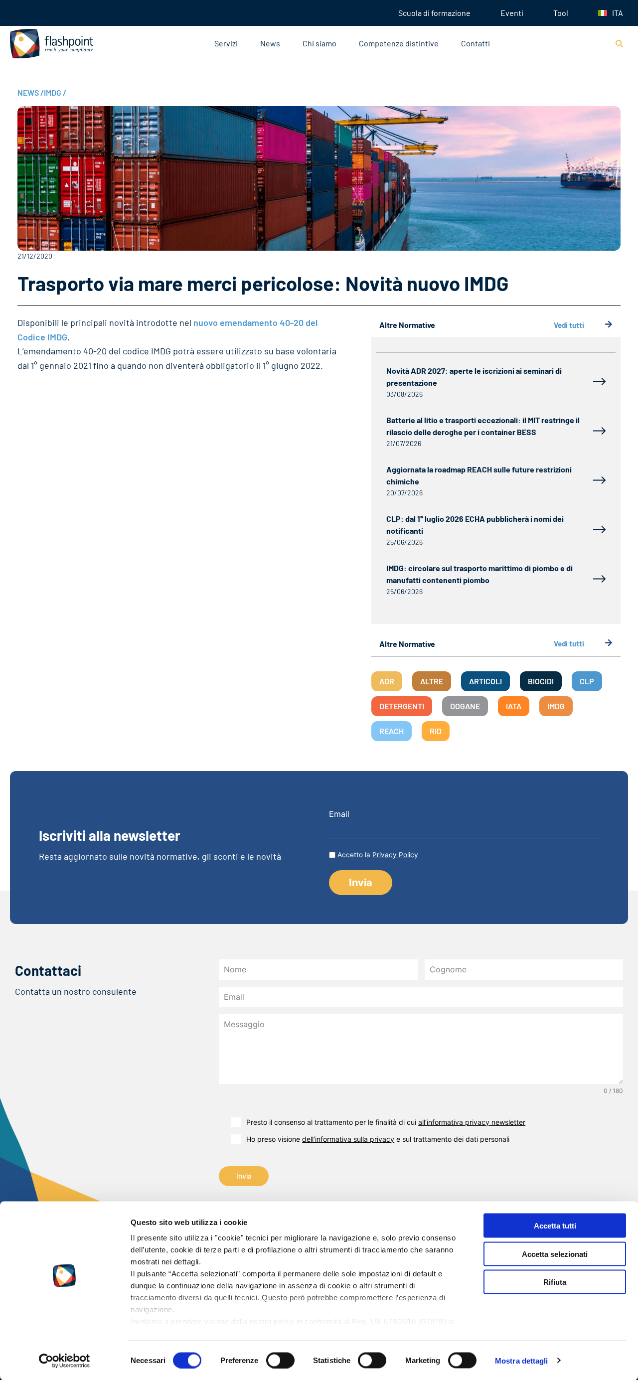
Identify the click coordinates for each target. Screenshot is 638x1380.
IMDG (55, 92)
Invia (244, 1176)
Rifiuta (554, 1282)
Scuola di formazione (434, 12)
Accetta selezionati (555, 1253)
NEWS (30, 92)
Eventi (511, 12)
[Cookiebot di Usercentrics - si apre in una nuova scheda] (64, 1360)
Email (339, 814)
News (270, 43)
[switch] (280, 1360)
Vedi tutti (569, 324)
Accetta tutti (555, 1226)
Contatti (475, 43)
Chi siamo (319, 43)
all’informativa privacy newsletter (471, 1122)
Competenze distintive (399, 43)
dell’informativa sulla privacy (348, 1139)
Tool (560, 12)
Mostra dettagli (521, 1360)
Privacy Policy (395, 855)
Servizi (226, 43)
